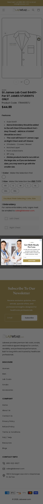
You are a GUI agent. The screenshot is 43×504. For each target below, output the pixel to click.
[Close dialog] (40, 240)
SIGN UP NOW (31, 260)
